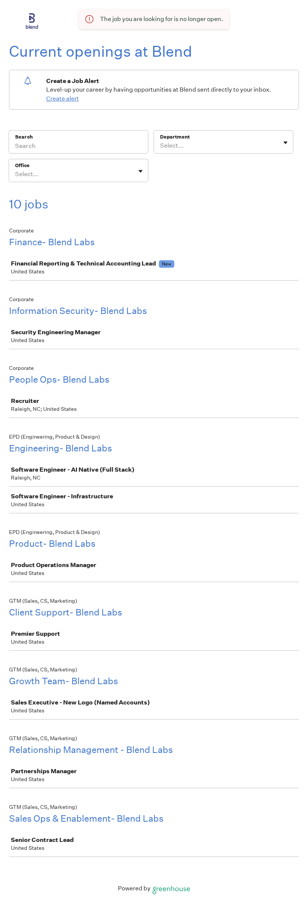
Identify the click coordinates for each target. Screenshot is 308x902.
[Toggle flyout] (285, 142)
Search (24, 137)
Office (22, 165)
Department (175, 137)
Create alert (62, 98)
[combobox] (160, 146)
